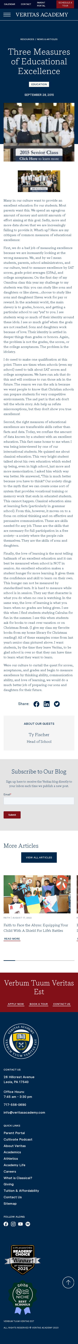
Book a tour (39, 1003)
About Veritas (15, 1146)
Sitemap (10, 1203)
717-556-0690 (15, 1105)
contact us (61, 1003)
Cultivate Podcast (18, 1139)
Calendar (9, 4)
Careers (10, 1171)
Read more (12, 938)
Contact (26, 4)
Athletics (11, 1158)
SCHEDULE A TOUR (65, 4)
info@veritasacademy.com (24, 1112)
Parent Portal (41, 4)
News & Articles (47, 39)
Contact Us (13, 1197)
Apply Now (16, 1003)
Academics (12, 1152)
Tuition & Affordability (21, 1191)
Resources (27, 39)
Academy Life (14, 1165)
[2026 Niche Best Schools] (22, 1298)
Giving (9, 1184)
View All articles (39, 857)
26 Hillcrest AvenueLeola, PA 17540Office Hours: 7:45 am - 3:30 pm (19, 1087)
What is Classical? (18, 1178)
